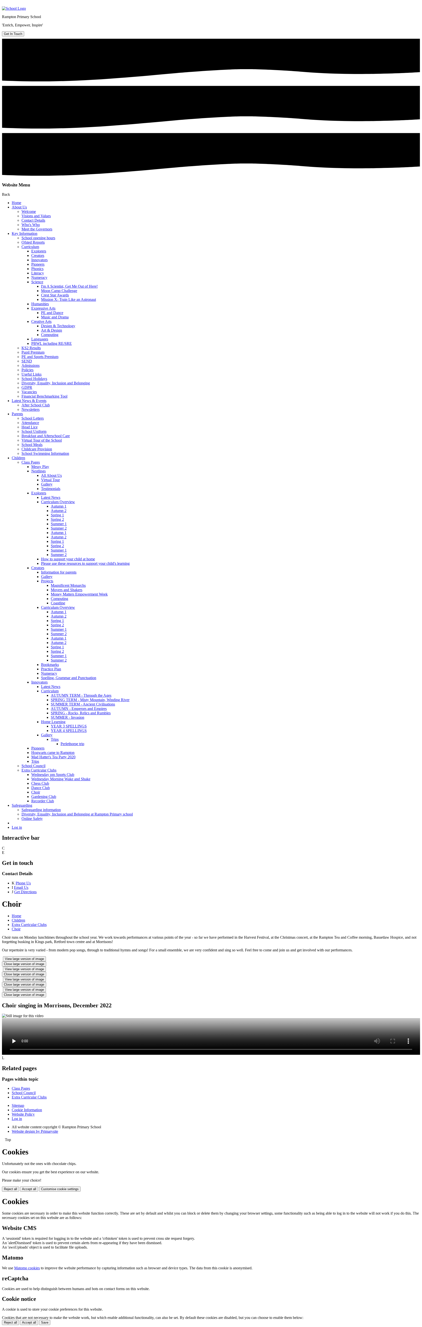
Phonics (37, 269)
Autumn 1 (58, 506)
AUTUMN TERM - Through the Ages (81, 695)
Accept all (29, 1189)
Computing (49, 335)
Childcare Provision (36, 449)
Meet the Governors (36, 229)
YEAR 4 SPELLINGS (69, 731)
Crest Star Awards (55, 295)
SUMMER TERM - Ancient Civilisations (83, 704)
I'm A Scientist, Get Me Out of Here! (69, 286)
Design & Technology (58, 326)
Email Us (21, 887)
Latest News (50, 497)
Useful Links (31, 374)
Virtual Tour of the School (41, 440)
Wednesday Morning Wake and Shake (60, 779)
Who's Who (30, 225)
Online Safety (32, 818)
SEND (26, 361)
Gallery (47, 484)
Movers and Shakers (66, 590)
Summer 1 (59, 524)
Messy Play (40, 467)
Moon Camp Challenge (59, 291)
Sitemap (18, 1105)
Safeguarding (22, 805)
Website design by (35, 1131)
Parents (17, 414)
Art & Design (51, 330)
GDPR (26, 387)
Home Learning (53, 722)
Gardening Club (43, 796)
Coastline (58, 603)
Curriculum (30, 247)
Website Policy (23, 1114)
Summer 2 (59, 528)
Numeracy (39, 277)
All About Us (51, 475)
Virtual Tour (50, 480)
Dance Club (40, 788)
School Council (33, 766)
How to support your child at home (68, 559)
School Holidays (34, 379)
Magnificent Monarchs (68, 585)
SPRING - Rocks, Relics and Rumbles (81, 713)
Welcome (28, 211)
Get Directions (25, 892)
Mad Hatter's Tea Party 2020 (53, 757)
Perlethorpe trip (72, 744)
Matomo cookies (27, 1268)
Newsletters (30, 409)
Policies (27, 370)
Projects (47, 581)
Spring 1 (57, 515)
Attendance (30, 423)
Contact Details (33, 220)
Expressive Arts (43, 308)
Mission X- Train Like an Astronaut (68, 299)
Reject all (10, 1189)
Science (37, 282)
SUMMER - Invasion (67, 717)
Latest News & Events (29, 401)
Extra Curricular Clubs (38, 770)
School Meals (31, 445)
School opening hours (38, 238)
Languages (39, 339)
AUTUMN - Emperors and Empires (79, 709)
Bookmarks (50, 665)
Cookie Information (27, 1110)
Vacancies (29, 392)
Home (16, 203)
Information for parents (58, 572)
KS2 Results (31, 348)
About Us (19, 207)
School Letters (32, 418)
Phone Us (23, 883)
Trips (55, 739)
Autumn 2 (58, 511)
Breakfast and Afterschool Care (45, 436)
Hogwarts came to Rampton (52, 753)
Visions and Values (36, 216)
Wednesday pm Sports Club (52, 774)
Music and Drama (55, 317)
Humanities (40, 304)
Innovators (39, 260)
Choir (35, 792)
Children (18, 458)
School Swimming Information (45, 453)
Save (44, 1322)
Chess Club (40, 783)
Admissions (30, 365)
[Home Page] (14, 8)
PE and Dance (52, 313)
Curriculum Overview (58, 502)
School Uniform (33, 431)
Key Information (24, 233)
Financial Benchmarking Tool (44, 396)
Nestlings (38, 471)
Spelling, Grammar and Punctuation (68, 678)
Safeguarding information (41, 810)
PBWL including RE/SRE (51, 343)
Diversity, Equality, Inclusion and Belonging (55, 383)
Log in (17, 827)
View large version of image (24, 959)
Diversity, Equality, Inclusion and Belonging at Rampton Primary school (77, 814)
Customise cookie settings (60, 1189)
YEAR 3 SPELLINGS (69, 726)
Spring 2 (57, 519)
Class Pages (30, 462)
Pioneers (37, 264)
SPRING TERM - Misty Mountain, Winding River (90, 700)
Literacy (37, 273)
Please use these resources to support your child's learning (85, 563)
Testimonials (50, 489)
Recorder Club (42, 801)
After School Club (35, 405)
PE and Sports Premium (39, 357)
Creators (37, 255)
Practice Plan (51, 669)
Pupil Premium (32, 352)
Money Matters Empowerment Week (79, 594)
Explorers (38, 251)
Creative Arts (41, 321)
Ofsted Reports (33, 242)
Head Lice (29, 427)
